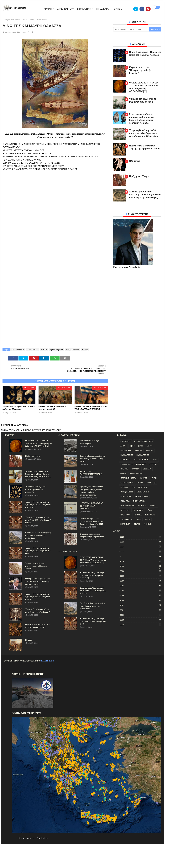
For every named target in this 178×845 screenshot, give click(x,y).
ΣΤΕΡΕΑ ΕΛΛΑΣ (126, 519)
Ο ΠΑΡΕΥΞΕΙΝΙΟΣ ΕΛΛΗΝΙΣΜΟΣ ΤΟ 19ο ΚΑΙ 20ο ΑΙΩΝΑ (54, 408)
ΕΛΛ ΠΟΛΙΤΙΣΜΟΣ (141, 459)
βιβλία (132, 446)
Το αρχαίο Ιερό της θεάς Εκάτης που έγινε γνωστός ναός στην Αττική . (92, 459)
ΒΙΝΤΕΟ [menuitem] (118, 8)
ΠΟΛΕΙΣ (153, 505)
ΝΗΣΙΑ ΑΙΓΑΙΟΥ (139, 501)
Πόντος (17, 20)
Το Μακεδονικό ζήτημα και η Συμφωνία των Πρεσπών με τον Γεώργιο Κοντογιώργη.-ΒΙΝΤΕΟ (38, 474)
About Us (30, 838)
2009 (140, 620)
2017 (140, 581)
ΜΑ (133, 487)
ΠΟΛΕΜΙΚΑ (124, 510)
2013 (140, 600)
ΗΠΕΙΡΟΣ (124, 469)
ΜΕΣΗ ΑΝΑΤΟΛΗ (141, 496)
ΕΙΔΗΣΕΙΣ (149, 450)
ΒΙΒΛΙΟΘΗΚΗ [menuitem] (84, 8)
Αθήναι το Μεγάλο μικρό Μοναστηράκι (89, 442)
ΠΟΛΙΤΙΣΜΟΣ (138, 510)
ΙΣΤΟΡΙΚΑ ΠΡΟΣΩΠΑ (128, 478)
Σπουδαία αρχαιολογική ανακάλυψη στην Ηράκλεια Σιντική (36, 566)
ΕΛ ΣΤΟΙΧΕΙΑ (33, 350)
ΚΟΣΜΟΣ (143, 478)
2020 (140, 566)
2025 (140, 542)
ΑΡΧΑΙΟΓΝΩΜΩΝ (47, 661)
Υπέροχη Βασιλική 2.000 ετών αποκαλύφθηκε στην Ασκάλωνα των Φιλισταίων (143, 133)
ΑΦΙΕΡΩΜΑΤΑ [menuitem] (64, 8)
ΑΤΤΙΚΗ (123, 446)
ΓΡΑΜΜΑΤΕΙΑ (125, 450)
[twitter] (135, 9)
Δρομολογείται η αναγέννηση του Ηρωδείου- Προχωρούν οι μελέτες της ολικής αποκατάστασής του (91, 490)
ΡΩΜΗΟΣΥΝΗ (150, 515)
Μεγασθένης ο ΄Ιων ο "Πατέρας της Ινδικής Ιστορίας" (140, 70)
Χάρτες (147, 519)
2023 (140, 551)
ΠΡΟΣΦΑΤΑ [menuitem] (102, 8)
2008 (140, 624)
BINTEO (137, 524)
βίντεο (140, 446)
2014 (140, 595)
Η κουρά (28, 640)
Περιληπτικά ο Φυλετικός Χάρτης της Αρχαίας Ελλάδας (144, 147)
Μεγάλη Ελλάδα (143, 492)
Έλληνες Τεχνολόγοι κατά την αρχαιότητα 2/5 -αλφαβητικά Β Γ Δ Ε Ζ (37, 597)
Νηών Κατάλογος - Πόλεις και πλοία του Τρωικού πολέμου (145, 54)
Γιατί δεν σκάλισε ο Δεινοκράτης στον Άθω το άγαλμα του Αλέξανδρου (38, 535)
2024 (140, 546)
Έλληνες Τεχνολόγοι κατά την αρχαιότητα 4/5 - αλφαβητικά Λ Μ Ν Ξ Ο (38, 520)
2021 (140, 561)
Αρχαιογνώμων (10, 32)
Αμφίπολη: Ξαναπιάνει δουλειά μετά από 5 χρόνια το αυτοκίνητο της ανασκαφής (145, 194)
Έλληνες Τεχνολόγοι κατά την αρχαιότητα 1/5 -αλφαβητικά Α (37, 610)
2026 (140, 537)
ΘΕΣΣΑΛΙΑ (147, 469)
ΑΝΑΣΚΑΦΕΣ (125, 441)
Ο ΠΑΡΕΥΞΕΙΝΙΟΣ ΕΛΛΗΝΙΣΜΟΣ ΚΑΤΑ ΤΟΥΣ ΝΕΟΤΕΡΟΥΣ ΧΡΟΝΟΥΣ (91, 408)
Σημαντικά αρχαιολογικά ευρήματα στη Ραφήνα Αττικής (92, 535)
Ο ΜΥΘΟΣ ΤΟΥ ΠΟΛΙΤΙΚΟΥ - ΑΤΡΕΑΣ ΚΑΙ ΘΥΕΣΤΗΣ (37, 626)
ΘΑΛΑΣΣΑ (135, 469)
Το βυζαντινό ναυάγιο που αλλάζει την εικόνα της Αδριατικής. (19, 408)
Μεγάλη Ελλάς (125, 496)
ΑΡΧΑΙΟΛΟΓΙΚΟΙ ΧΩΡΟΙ (143, 441)
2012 (140, 605)
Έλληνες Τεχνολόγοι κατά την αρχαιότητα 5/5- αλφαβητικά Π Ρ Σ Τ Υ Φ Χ (37, 505)
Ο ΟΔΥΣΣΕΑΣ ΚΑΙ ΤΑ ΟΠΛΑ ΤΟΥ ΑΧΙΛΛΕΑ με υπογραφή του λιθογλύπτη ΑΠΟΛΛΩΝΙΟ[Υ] (144, 87)
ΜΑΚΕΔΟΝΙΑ (143, 487)
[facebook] (141, 9)
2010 (140, 615)
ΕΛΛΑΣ (154, 459)
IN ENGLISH (148, 524)
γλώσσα (149, 446)
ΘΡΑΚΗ (123, 473)
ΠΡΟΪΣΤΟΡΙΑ (125, 515)
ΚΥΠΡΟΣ (140, 482)
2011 (140, 610)
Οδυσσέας (134, 161)
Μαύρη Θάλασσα (72, 350)
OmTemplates (27, 667)
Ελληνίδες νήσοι (126, 464)
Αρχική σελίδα (8, 20)
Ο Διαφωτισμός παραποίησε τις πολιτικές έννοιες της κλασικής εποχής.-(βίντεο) (37, 581)
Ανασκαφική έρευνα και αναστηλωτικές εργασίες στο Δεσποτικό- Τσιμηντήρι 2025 (91, 521)
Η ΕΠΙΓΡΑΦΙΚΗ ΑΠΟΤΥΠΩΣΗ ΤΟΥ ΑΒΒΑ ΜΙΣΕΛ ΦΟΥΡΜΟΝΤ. (92, 506)
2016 (140, 585)
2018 (140, 576)
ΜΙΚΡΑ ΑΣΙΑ (124, 501)
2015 (140, 590)
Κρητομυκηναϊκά (56, 350)
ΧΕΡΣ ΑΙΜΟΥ (125, 524)
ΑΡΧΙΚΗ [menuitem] (48, 8)
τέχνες (138, 519)
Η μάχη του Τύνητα (139, 176)
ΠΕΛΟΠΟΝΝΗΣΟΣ (127, 505)
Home (21, 838)
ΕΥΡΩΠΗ (153, 464)
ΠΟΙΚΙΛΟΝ (142, 505)
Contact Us (42, 838)
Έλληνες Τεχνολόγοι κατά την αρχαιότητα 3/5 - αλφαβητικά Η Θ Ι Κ (38, 551)
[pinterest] (148, 9)
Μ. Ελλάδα (124, 487)
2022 (140, 556)
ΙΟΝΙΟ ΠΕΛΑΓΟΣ (136, 473)
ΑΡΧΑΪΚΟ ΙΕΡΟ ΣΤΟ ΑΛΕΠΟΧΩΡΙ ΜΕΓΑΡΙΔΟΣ (91, 472)
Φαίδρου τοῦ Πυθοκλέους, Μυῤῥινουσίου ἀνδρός (142, 100)
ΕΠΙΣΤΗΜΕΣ (141, 464)
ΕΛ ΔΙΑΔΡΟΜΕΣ (18, 350)
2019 (140, 571)
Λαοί (149, 482)
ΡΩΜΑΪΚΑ (138, 515)
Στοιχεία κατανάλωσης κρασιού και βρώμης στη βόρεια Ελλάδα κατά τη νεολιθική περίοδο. (142, 118)
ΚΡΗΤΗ (44, 350)
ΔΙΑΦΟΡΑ (138, 450)
